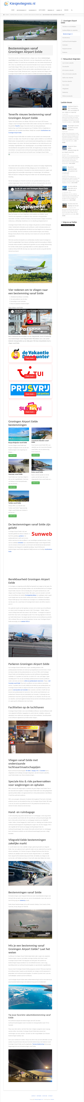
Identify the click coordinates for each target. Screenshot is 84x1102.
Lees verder (76, 122)
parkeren (21, 536)
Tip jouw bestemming (38, 1044)
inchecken (20, 542)
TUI (37, 770)
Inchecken (65, 45)
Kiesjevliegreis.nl (39, 1099)
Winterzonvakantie (67, 96)
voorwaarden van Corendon (20, 690)
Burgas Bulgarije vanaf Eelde (17, 442)
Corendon (43, 770)
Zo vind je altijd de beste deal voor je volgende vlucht (72, 188)
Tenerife (17, 126)
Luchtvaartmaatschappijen (69, 41)
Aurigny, (34, 770)
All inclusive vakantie (68, 70)
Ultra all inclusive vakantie (69, 74)
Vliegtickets (65, 88)
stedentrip (22, 900)
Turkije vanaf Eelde (14, 503)
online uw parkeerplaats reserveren (33, 681)
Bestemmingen (67, 34)
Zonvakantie (65, 66)
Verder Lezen (13, 455)
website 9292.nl (25, 621)
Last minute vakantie (68, 63)
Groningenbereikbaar (31, 595)
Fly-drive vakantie (67, 81)
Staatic (52, 1099)
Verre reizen (65, 85)
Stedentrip (65, 92)
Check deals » (30, 358)
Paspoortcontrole (67, 48)
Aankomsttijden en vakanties (70, 30)
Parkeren (64, 52)
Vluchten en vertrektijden (69, 26)
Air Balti (28, 770)
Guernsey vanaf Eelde (15, 474)
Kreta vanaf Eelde (37, 472)
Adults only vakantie (67, 77)
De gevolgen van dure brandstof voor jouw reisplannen (73, 127)
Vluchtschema (66, 37)
